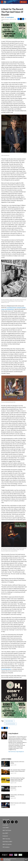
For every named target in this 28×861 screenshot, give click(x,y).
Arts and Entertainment (10, 723)
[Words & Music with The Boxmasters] (5, 789)
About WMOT (5, 833)
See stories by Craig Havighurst (16, 751)
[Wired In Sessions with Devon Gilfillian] (5, 764)
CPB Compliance (6, 847)
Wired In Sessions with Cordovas (18, 803)
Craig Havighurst (10, 17)
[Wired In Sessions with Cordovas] (5, 805)
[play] (2, 859)
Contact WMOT (6, 827)
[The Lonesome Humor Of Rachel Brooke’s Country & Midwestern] (5, 772)
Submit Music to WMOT (7, 841)
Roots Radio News (9, 721)
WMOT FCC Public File (7, 844)
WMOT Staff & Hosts (7, 830)
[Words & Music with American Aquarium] (5, 797)
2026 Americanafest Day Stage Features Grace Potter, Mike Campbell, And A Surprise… (17, 779)
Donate (24, 2)
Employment (5, 836)
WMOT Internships (6, 838)
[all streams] (26, 859)
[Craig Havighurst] (4, 735)
